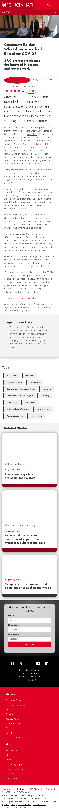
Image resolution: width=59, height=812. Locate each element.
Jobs (7, 755)
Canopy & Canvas (14, 700)
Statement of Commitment (29, 798)
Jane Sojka (27, 153)
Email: (11, 615)
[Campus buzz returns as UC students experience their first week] (29, 565)
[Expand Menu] (55, 12)
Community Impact (14, 764)
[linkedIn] (46, 664)
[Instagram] (29, 664)
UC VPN (9, 732)
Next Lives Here (43, 409)
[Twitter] (21, 664)
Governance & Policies (16, 769)
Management (12, 375)
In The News (30, 402)
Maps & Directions (14, 750)
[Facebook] (12, 664)
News (8, 759)
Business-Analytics (14, 382)
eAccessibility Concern (21, 801)
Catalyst (9, 714)
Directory (9, 773)
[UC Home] (17, 5)
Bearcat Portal (12, 718)
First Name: (14, 625)
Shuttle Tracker (12, 723)
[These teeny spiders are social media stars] (29, 446)
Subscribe (29, 644)
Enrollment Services (15, 704)
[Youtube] (38, 664)
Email (8, 709)
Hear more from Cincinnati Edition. (21, 298)
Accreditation (39, 804)
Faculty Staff (12, 402)
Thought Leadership (15, 416)
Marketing (29, 375)
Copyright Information (21, 804)
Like (30, 91)
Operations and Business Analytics (21, 389)
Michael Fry (32, 134)
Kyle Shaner (42, 79)
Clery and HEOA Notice (19, 795)
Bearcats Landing (13, 737)
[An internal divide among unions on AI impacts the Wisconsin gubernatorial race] (29, 505)
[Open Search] (48, 5)
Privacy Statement (41, 801)
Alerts (4, 795)
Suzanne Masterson (33, 144)
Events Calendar (13, 778)
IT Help (8, 728)
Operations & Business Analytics (20, 396)
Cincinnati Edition (20, 127)
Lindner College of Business (18, 409)
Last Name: (14, 634)
